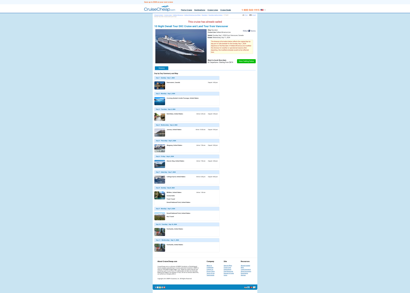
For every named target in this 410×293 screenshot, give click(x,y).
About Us (209, 265)
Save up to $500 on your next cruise (158, 2)
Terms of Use (211, 273)
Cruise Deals (225, 10)
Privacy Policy (211, 271)
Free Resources (228, 271)
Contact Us (210, 269)
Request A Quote (229, 273)
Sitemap (243, 275)
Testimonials (210, 275)
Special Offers (228, 265)
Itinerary (162, 68)
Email (254, 15)
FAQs (242, 267)
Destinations (199, 10)
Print (246, 15)
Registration (244, 273)
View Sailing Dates (246, 61)
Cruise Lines (212, 10)
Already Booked (245, 265)
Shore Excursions (246, 271)
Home (225, 275)
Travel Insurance (246, 269)
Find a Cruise (186, 10)
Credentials (210, 267)
